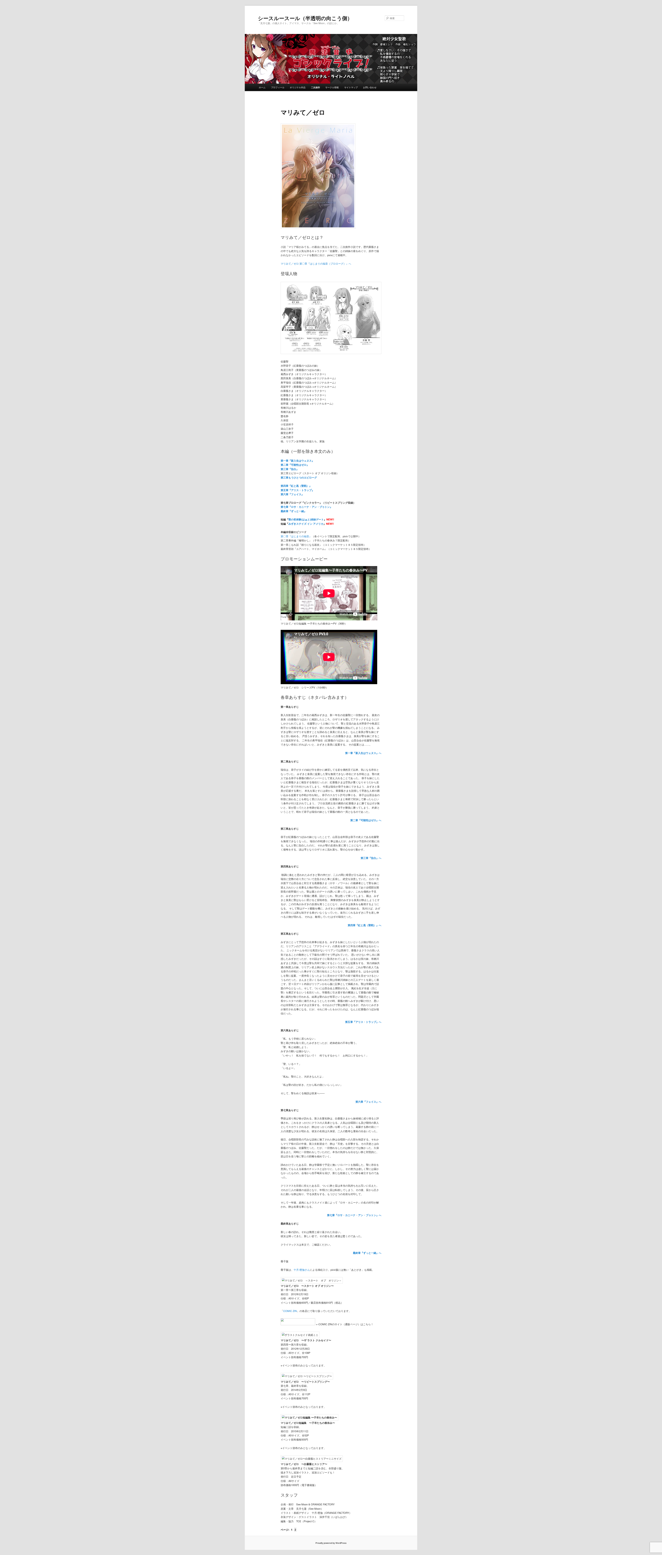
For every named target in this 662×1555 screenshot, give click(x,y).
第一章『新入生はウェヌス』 (297, 460)
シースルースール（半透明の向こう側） (305, 18)
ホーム (262, 87)
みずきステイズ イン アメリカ (305, 524)
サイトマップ (351, 87)
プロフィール (277, 87)
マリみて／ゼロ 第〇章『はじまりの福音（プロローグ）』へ (316, 263)
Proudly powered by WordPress (331, 1542)
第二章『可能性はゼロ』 (295, 465)
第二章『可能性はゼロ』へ (365, 820)
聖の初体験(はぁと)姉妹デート (306, 519)
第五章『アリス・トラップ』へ (363, 1022)
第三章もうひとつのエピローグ (299, 477)
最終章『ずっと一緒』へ (367, 1253)
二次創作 (315, 87)
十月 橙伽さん (302, 1269)
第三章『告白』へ (371, 858)
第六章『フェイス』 (292, 494)
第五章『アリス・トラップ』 (297, 490)
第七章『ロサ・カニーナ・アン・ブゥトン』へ (354, 1215)
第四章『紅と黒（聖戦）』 (296, 486)
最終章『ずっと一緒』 (294, 511)
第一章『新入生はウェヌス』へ (363, 753)
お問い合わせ (370, 87)
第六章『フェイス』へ (368, 1102)
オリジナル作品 (297, 87)
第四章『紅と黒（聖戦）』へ (364, 925)
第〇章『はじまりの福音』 (296, 536)
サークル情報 (332, 87)
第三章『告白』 (290, 469)
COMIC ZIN (290, 1311)
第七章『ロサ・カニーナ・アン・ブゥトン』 (306, 507)
